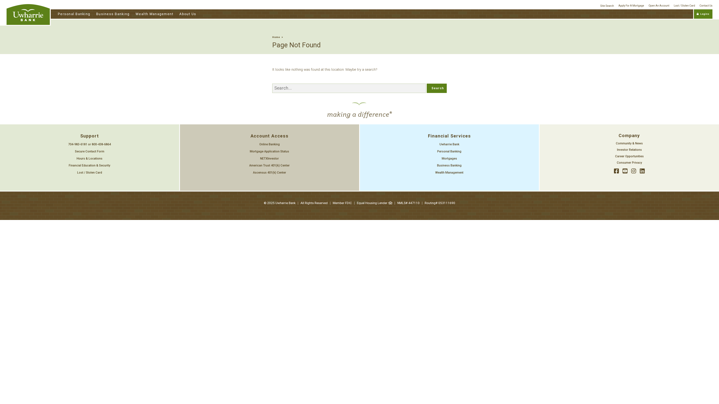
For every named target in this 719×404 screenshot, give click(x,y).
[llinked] (642, 171)
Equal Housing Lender (372, 203)
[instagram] (633, 171)
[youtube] (625, 171)
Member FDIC (342, 203)
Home (276, 37)
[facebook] (616, 171)
